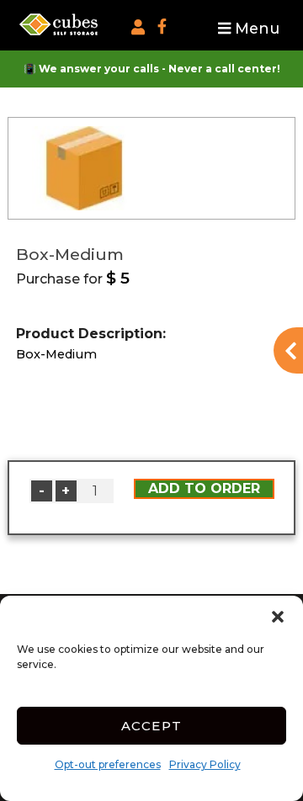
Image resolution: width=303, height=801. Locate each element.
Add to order (204, 488)
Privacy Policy (205, 764)
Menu (255, 28)
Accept (152, 726)
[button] (277, 616)
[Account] (138, 27)
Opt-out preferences (108, 764)
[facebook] (161, 29)
